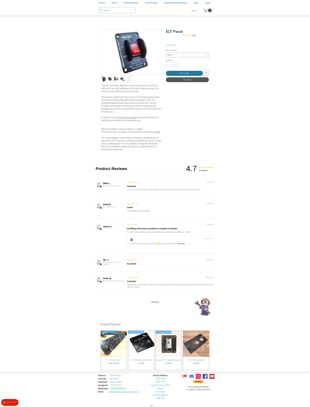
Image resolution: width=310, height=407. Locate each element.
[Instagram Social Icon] (198, 248)
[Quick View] (196, 216)
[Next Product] (212, 222)
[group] (155, 222)
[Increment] (175, 65)
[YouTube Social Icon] (211, 248)
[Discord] (191, 248)
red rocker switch (128, 117)
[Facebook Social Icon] (205, 248)
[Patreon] (184, 248)
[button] (208, 10)
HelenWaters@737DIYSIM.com (124, 263)
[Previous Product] (97, 222)
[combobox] (187, 55)
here (158, 132)
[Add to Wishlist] (206, 73)
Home (103, 20)
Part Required (171, 50)
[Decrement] (167, 65)
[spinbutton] (171, 65)
